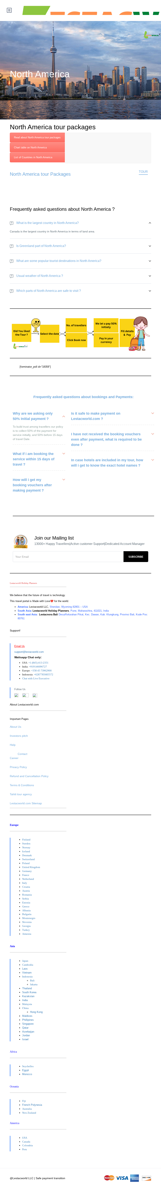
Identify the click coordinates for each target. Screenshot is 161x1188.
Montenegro (28, 918)
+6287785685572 (43, 674)
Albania (26, 910)
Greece (25, 906)
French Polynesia (32, 1104)
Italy (24, 882)
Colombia (27, 1145)
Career (14, 758)
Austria (26, 890)
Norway (26, 847)
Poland (26, 863)
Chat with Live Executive (35, 678)
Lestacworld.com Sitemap (26, 803)
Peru (24, 1149)
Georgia (26, 926)
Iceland (26, 851)
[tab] (37, 137)
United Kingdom (31, 867)
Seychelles (28, 1066)
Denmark (27, 855)
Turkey (26, 929)
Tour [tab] (143, 171)
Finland (26, 839)
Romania (27, 894)
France (25, 875)
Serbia (25, 898)
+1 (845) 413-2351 (38, 662)
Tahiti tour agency (21, 794)
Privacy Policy (18, 767)
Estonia (26, 902)
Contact (22, 753)
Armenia (26, 933)
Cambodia (27, 964)
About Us (15, 726)
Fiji (24, 1100)
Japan (25, 960)
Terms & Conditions (22, 785)
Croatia (26, 886)
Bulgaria (26, 914)
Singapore (28, 1023)
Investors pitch (19, 735)
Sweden (26, 843)
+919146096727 (38, 666)
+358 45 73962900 (41, 670)
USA (24, 1137)
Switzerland (28, 859)
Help (13, 744)
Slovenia (27, 922)
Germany (27, 871)
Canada (26, 1141)
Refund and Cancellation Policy (29, 776)
